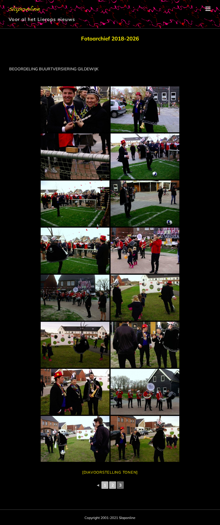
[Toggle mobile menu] (208, 9)
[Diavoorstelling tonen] (110, 472)
